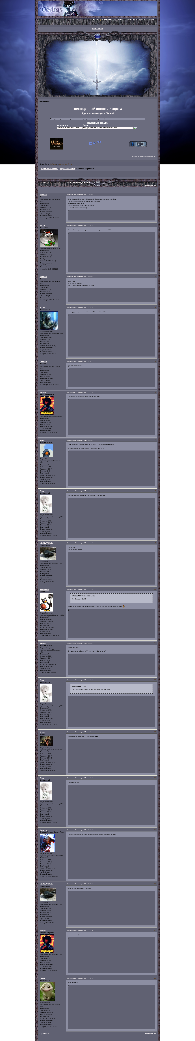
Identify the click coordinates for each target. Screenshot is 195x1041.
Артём (42, 226)
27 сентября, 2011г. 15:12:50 (84, 589)
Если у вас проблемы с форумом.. (144, 156)
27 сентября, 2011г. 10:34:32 (84, 491)
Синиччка (43, 195)
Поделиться (71, 194)
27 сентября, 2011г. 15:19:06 (84, 643)
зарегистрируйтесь (65, 164)
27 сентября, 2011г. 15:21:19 (84, 732)
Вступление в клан (67, 169)
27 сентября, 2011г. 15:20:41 (84, 680)
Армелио (43, 830)
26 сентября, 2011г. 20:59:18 (84, 361)
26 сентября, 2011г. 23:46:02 (84, 440)
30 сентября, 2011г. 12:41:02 (84, 978)
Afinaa (42, 440)
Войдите (53, 164)
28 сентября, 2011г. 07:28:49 (84, 883)
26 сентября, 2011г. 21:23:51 (84, 392)
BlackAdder (44, 590)
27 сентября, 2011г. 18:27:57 (84, 778)
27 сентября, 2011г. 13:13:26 (84, 543)
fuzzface (43, 392)
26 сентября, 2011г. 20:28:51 (84, 276)
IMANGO (43, 308)
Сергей (42, 978)
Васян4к (43, 643)
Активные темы (97, 28)
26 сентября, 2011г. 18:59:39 (84, 225)
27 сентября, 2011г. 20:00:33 (84, 830)
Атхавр (42, 732)
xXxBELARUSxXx (46, 543)
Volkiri (42, 491)
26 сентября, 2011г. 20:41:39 (84, 307)
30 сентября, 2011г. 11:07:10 (84, 930)
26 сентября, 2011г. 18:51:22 (84, 194)
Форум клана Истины (49, 169)
